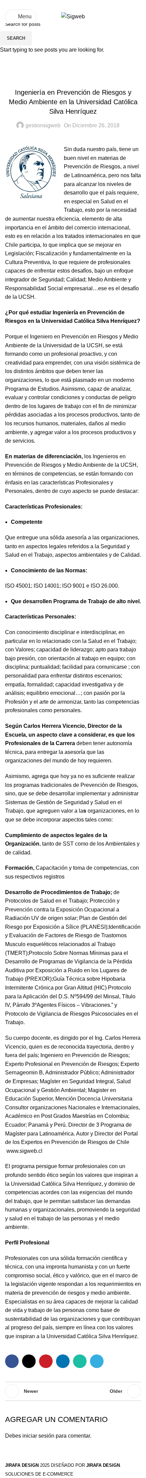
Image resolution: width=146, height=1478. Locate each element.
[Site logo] (73, 16)
